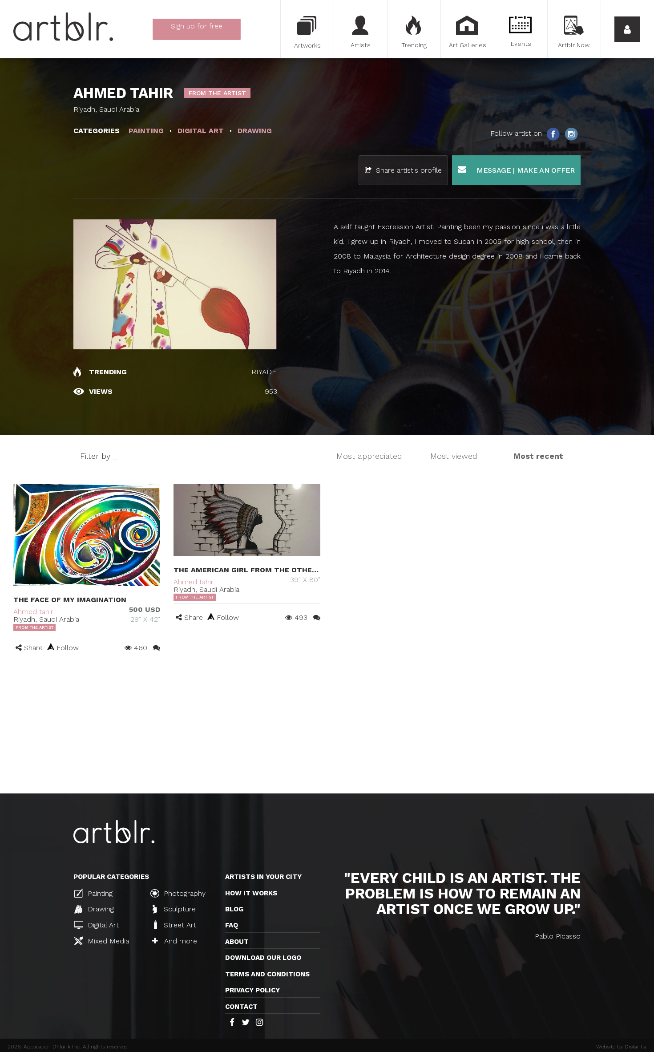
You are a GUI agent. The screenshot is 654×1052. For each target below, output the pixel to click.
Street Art (178, 925)
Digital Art (102, 925)
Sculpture (178, 909)
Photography (183, 893)
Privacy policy (252, 990)
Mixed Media (107, 941)
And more (179, 941)
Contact (241, 1007)
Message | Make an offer (524, 170)
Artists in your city (263, 877)
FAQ (231, 925)
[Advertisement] (327, 726)
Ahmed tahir (33, 611)
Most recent (538, 456)
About (237, 942)
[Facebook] (554, 133)
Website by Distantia (621, 1047)
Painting (99, 893)
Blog (234, 909)
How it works (251, 893)
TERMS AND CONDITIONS (267, 974)
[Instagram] (571, 133)
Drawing (99, 909)
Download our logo (263, 958)
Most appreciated (369, 456)
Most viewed (453, 456)
